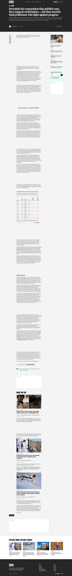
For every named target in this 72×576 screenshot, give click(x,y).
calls (30, 289)
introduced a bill (25, 186)
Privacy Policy (56, 77)
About (40, 565)
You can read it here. (35, 361)
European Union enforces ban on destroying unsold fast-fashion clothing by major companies (27, 457)
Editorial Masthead (42, 569)
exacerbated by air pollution (22, 338)
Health (36, 1)
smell (20, 419)
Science (33, 1)
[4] (40, 166)
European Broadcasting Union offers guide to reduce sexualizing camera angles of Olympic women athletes (28, 493)
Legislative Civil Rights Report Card (23, 80)
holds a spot (21, 296)
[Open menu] (62, 2)
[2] (37, 124)
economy (20, 370)
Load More (11, 515)
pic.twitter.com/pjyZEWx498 (22, 108)
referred (31, 155)
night (17, 419)
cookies (31, 421)
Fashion (10, 551)
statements (26, 120)
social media (31, 88)
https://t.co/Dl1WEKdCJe (35, 107)
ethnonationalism (19, 162)
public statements (21, 73)
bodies (20, 501)
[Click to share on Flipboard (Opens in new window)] (10, 39)
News (26, 1)
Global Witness (15, 26)
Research (52, 49)
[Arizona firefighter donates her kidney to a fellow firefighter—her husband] (57, 66)
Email (52, 73)
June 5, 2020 (36, 108)
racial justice (25, 370)
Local (52, 65)
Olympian (32, 500)
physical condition (32, 501)
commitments (34, 116)
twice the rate (18, 335)
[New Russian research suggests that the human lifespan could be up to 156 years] (57, 50)
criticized (27, 251)
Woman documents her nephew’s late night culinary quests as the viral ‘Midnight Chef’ (27, 412)
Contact (40, 566)
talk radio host (23, 243)
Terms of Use (52, 77)
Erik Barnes (18, 462)
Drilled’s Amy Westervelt (30, 325)
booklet (18, 506)
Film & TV (21, 490)
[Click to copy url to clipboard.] (10, 42)
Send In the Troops (36, 150)
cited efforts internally (25, 118)
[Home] (9, 5)
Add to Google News (59, 26)
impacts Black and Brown (22, 339)
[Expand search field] (60, 2)
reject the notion (32, 170)
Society (29, 1)
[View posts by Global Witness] (10, 26)
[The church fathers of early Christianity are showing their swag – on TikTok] (57, 549)
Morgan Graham (30, 418)
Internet (52, 54)
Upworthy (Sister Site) (42, 570)
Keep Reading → (18, 512)
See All (61, 540)
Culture (39, 1)
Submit (62, 75)
